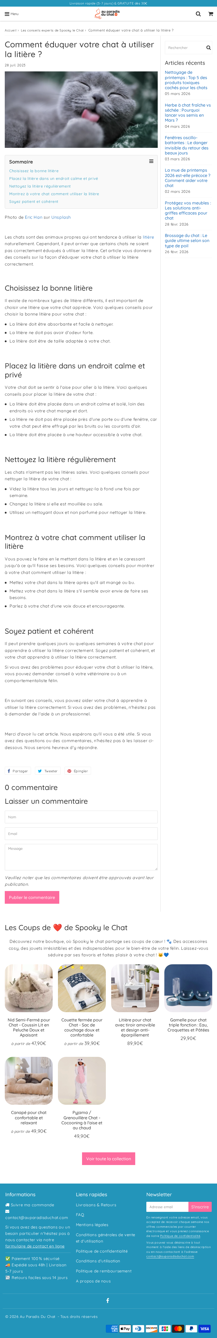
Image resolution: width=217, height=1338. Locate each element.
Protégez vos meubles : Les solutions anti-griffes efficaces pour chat (188, 210)
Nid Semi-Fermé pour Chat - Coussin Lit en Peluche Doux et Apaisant (29, 1027)
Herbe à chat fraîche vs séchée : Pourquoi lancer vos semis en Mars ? (188, 113)
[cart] (211, 13)
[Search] (198, 13)
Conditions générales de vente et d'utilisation (105, 1238)
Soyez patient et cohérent (33, 201)
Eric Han (33, 217)
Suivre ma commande (32, 1204)
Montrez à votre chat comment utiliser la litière (54, 193)
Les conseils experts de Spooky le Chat (52, 30)
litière (148, 237)
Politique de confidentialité (102, 1251)
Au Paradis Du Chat (38, 1316)
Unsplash (61, 217)
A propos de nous (93, 1281)
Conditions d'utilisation (98, 1260)
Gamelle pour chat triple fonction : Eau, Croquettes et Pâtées (188, 1025)
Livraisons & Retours (96, 1204)
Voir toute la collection (108, 1158)
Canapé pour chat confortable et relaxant (29, 1117)
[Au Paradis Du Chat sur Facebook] (107, 1301)
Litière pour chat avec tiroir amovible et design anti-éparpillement (135, 1027)
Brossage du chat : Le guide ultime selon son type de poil (187, 240)
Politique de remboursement (104, 1270)
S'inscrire (200, 1206)
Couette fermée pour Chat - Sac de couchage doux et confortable (81, 1027)
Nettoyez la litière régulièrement (40, 186)
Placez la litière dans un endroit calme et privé (53, 178)
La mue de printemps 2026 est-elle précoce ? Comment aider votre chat (187, 178)
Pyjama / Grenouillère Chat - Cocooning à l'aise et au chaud (81, 1120)
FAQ (80, 1214)
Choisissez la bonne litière (33, 170)
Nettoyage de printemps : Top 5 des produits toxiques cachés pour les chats (186, 80)
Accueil (10, 30)
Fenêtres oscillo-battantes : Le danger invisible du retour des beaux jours (187, 145)
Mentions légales (92, 1224)
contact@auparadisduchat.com (36, 1217)
